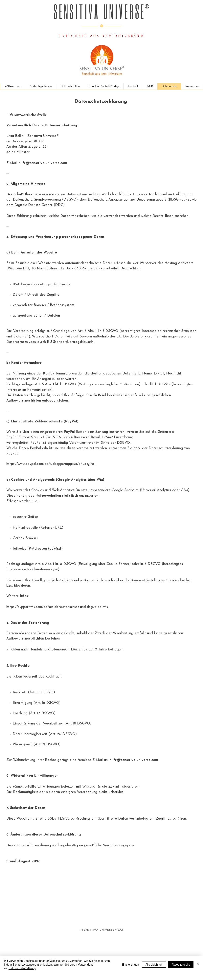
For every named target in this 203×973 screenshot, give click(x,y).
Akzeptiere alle (181, 964)
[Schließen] (198, 964)
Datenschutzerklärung (22, 968)
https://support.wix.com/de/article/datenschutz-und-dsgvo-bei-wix (57, 607)
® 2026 (119, 929)
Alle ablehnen (154, 964)
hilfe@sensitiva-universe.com (42, 163)
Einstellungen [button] (130, 964)
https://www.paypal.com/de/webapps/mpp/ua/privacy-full (50, 464)
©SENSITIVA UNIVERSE (97, 929)
